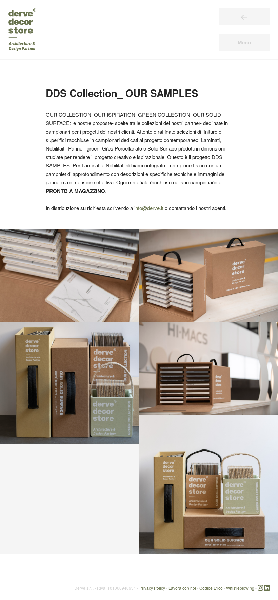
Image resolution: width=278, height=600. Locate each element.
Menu (244, 42)
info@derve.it (148, 208)
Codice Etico (211, 588)
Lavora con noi (182, 588)
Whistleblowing (240, 588)
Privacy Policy (152, 588)
